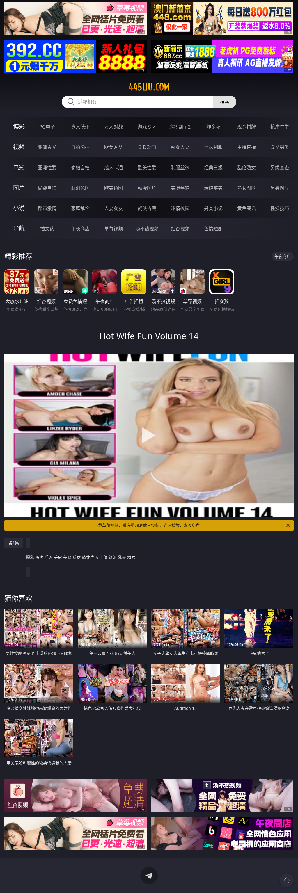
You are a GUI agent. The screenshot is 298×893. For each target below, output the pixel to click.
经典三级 (213, 167)
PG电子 (47, 127)
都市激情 (47, 208)
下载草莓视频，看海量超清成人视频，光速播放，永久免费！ (149, 525)
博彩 (19, 127)
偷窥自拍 (47, 188)
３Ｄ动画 (147, 147)
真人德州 (80, 127)
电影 (19, 167)
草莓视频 (113, 228)
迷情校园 (180, 208)
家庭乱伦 (80, 208)
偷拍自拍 (80, 167)
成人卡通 (113, 167)
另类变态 (279, 167)
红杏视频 (180, 228)
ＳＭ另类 (279, 147)
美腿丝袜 (180, 188)
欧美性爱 (147, 167)
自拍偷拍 (80, 147)
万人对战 (113, 127)
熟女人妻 (180, 147)
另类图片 (279, 188)
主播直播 (246, 147)
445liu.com (149, 87)
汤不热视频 (147, 228)
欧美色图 (113, 188)
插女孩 (47, 228)
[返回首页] (287, 880)
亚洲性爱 (47, 167)
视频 (19, 147)
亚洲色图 (80, 188)
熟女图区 (246, 188)
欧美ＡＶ (113, 147)
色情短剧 (213, 228)
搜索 (224, 102)
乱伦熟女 (246, 167)
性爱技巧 (279, 208)
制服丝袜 (180, 167)
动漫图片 (147, 188)
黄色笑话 (246, 208)
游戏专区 (147, 127)
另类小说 (213, 208)
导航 (19, 228)
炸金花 (213, 127)
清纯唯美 (213, 188)
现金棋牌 (246, 127)
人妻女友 (113, 208)
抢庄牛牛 (279, 127)
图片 (19, 188)
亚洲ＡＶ (47, 147)
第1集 (13, 543)
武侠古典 (147, 208)
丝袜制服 (213, 147)
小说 (19, 208)
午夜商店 (80, 228)
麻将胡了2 (180, 127)
